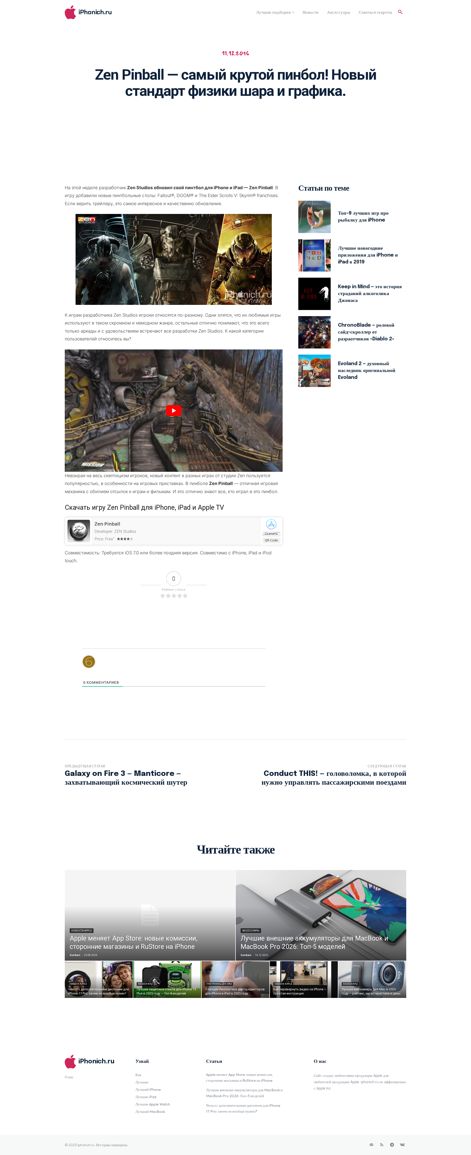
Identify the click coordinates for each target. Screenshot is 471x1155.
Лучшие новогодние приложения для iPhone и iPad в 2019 (368, 255)
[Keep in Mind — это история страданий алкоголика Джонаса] (314, 294)
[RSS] (382, 1145)
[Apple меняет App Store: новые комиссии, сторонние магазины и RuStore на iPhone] (150, 915)
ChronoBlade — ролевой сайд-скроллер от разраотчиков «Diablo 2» (366, 332)
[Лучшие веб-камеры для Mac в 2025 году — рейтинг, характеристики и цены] (372, 979)
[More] (299, 118)
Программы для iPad (219, 984)
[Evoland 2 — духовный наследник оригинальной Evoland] (314, 371)
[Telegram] (392, 1145)
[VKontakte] (402, 1145)
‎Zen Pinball (107, 524)
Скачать (271, 533)
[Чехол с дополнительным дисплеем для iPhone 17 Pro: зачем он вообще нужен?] (99, 979)
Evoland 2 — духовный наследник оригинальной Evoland (366, 370)
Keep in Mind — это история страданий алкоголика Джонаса (370, 293)
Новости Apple (81, 930)
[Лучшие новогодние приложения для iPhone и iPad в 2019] (314, 255)
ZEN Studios (125, 531)
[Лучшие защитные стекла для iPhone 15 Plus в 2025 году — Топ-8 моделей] (167, 979)
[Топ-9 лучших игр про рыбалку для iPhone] (314, 217)
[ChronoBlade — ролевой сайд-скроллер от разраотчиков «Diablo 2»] (314, 332)
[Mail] (371, 1145)
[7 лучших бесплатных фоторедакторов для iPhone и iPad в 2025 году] (236, 979)
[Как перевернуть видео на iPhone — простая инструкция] (304, 979)
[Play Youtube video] (174, 410)
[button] (400, 12)
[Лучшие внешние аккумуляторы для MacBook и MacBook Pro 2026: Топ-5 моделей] (321, 915)
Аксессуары (250, 930)
